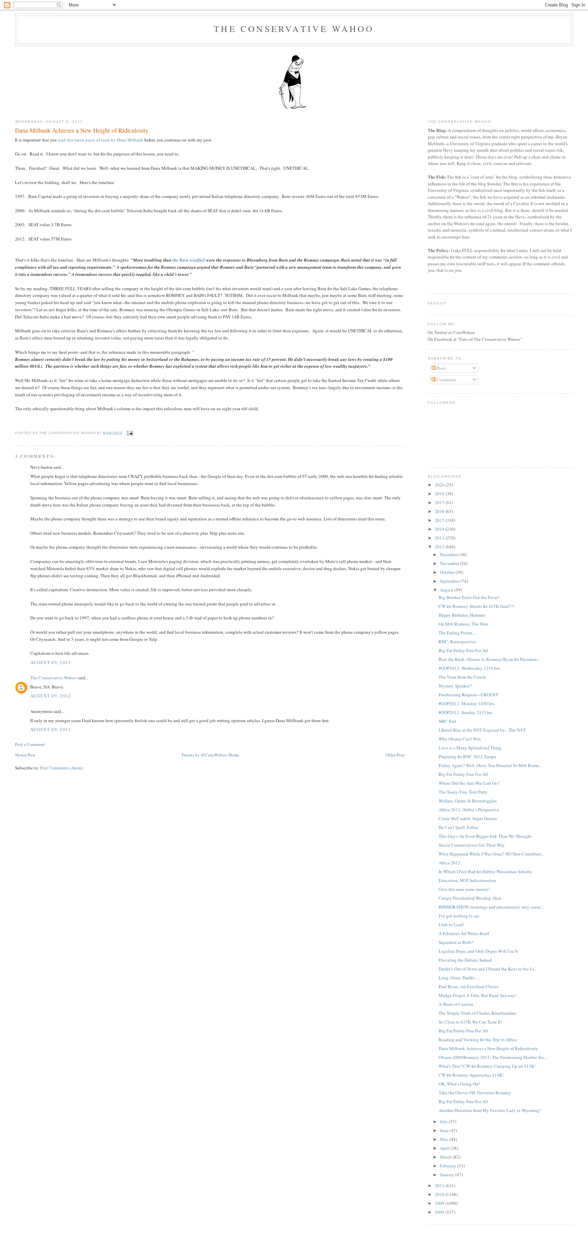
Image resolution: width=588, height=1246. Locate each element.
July (444, 1121)
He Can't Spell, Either (458, 827)
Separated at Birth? (456, 942)
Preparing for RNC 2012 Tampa (467, 756)
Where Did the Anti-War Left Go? (469, 783)
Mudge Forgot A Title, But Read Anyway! (477, 995)
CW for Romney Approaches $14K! (471, 1075)
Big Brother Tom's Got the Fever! (469, 597)
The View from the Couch (462, 677)
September (450, 581)
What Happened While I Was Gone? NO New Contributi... (491, 854)
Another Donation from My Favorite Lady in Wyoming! (490, 1110)
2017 (440, 502)
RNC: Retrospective (457, 641)
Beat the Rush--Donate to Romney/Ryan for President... (489, 659)
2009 (440, 1203)
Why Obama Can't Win (460, 739)
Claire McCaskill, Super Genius (468, 818)
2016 (440, 511)
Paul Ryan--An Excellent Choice (469, 986)
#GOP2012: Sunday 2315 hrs (465, 712)
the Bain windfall (189, 260)
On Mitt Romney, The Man (463, 624)
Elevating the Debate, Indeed (465, 960)
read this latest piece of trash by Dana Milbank (101, 140)
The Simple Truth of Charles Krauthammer (477, 1013)
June (445, 1130)
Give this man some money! (464, 889)
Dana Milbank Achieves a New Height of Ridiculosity (81, 130)
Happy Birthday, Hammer (462, 615)
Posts (441, 368)
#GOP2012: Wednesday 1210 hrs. (470, 668)
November (450, 563)
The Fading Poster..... (458, 633)
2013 (440, 538)
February (448, 1166)
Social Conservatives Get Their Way (472, 845)
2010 (440, 1194)
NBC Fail (447, 721)
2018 (440, 494)
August (447, 590)
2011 (440, 1185)
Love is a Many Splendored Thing (470, 748)
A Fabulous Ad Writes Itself (464, 933)
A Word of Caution (456, 1004)
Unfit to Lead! (451, 924)
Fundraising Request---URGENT (468, 695)
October (448, 572)
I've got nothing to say (459, 916)
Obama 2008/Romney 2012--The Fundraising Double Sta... (493, 1057)
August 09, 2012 (50, 662)
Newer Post (25, 755)
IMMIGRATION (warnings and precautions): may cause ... (492, 907)
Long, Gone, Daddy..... (459, 978)
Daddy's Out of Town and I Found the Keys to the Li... (488, 969)
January (447, 1175)
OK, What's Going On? (459, 1084)
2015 (440, 520)
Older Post (395, 755)
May (445, 1139)
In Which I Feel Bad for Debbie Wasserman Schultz (485, 871)
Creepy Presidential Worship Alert (470, 898)
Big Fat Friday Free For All (463, 650)
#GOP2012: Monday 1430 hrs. (467, 703)
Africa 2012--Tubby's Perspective (469, 810)
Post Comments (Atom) (61, 768)
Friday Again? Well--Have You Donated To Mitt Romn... (490, 765)
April (445, 1148)
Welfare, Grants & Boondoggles (468, 801)
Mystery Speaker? (455, 686)
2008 (440, 1212)
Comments (446, 380)
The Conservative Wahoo (294, 28)
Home (233, 755)
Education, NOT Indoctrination (467, 880)
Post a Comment (30, 744)
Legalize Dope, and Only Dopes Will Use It (478, 951)
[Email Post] (129, 433)
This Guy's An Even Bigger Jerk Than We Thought (485, 836)
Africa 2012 (449, 863)
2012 (440, 547)
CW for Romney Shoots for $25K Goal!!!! (476, 606)
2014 (440, 529)
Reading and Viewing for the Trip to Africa (478, 1039)
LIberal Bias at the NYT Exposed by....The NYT (482, 730)
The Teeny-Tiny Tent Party (463, 792)
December (449, 554)
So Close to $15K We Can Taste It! (470, 1022)
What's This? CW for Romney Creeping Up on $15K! (487, 1066)
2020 (440, 485)
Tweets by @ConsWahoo (204, 755)
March (446, 1157)
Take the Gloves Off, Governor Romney (475, 1093)
